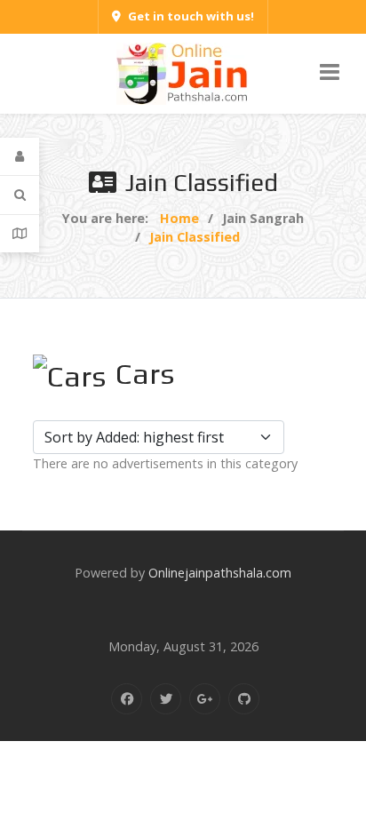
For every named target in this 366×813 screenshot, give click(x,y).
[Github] (243, 698)
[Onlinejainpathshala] (183, 72)
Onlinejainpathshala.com (219, 572)
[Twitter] (165, 698)
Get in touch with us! (191, 16)
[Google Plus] (204, 698)
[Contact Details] (19, 233)
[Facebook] (126, 698)
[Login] (19, 157)
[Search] (19, 195)
